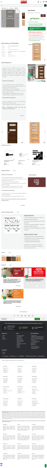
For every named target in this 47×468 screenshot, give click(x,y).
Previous (2, 18)
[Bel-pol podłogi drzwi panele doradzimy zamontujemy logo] (24, 2)
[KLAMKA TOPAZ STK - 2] (23, 155)
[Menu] (1, 2)
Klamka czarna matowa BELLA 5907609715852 (9, 161)
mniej (14, 170)
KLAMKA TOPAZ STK (21, 160)
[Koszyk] (46, 2)
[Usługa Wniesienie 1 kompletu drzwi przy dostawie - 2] (37, 155)
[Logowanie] (41, 2)
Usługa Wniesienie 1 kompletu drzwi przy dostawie (36, 161)
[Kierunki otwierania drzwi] (12, 233)
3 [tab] (24, 145)
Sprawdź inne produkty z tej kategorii (35, 29)
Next (17, 18)
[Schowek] (43, 2)
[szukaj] (45, 5)
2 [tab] (22, 145)
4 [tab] (25, 145)
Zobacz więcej (18, 285)
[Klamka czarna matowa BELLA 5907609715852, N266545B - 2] (9, 155)
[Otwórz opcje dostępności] (1, 463)
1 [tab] (21, 145)
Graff (23, 360)
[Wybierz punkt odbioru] (38, 2)
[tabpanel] (12, 132)
